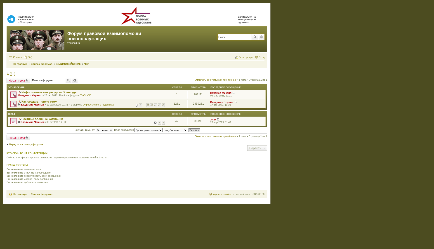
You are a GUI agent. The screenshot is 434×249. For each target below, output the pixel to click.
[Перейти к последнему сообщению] (233, 93)
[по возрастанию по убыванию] (176, 130)
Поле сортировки (124, 130)
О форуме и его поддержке (98, 104)
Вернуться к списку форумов (26, 144)
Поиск (255, 37)
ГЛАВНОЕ (85, 95)
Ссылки (17, 57)
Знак (213, 119)
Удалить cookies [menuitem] (222, 194)
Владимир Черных (30, 95)
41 (155, 105)
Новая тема (17, 80)
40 (152, 105)
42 (159, 105)
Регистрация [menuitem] (246, 57)
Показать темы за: (85, 130)
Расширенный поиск (261, 37)
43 (163, 105)
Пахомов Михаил (220, 93)
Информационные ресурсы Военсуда (48, 92)
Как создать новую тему (39, 101)
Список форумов (41, 194)
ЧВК (11, 74)
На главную (20, 194)
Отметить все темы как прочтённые (215, 79)
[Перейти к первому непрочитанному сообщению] (19, 92)
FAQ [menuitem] (30, 57)
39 (148, 105)
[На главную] (37, 39)
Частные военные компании (42, 119)
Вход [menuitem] (261, 57)
